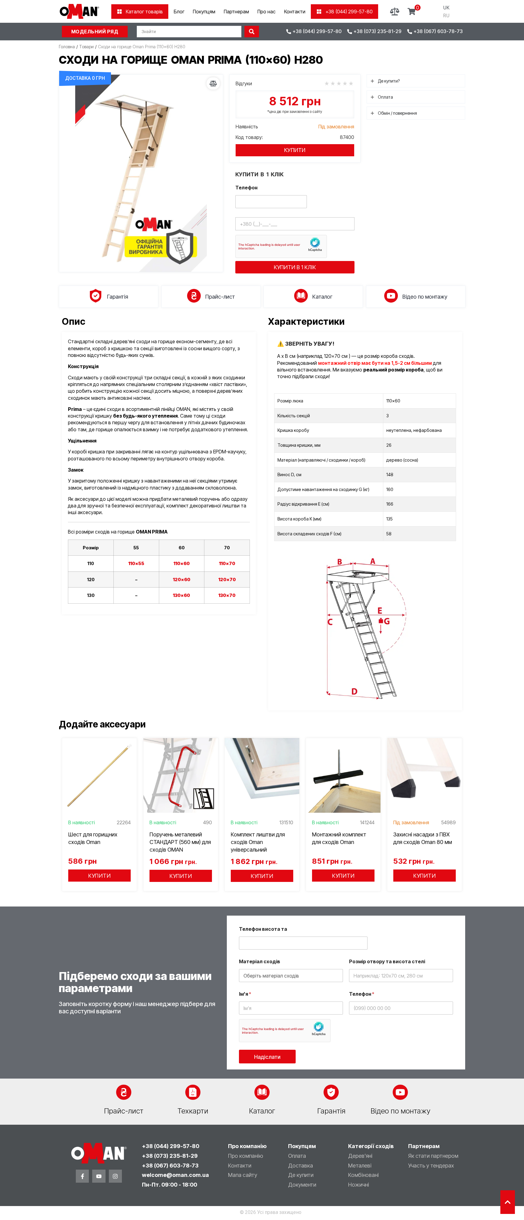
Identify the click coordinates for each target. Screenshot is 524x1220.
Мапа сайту (242, 1175)
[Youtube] (98, 1176)
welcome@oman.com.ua (175, 1175)
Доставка (300, 1165)
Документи (302, 1184)
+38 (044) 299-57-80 (349, 11)
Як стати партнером (433, 1156)
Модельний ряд (95, 32)
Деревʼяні (360, 1156)
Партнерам (236, 11)
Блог (179, 11)
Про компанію (245, 1156)
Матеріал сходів (259, 961)
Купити (294, 150)
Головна (67, 46)
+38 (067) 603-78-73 (170, 1165)
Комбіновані (363, 1175)
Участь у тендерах (431, 1165)
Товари (86, 46)
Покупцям (204, 11)
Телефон (246, 188)
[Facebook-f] (82, 1176)
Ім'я (245, 994)
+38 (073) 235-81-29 (170, 1156)
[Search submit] (251, 31)
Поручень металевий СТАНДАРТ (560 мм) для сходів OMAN (180, 842)
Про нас (266, 11)
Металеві (359, 1165)
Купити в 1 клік (295, 267)
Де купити (301, 1175)
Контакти (294, 11)
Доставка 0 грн (85, 78)
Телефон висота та (263, 929)
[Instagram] (115, 1176)
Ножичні (358, 1184)
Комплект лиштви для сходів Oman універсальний (258, 842)
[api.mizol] (141, 173)
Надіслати (267, 1057)
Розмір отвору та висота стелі (387, 961)
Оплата (297, 1156)
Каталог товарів (144, 11)
